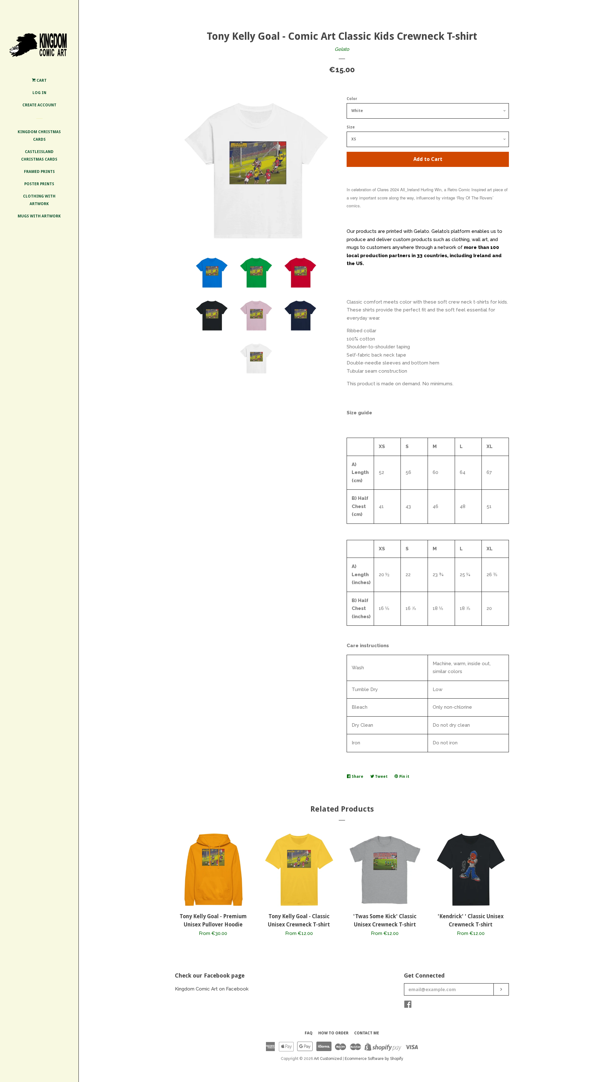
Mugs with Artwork (39, 216)
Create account (39, 105)
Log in (39, 93)
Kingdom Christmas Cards (39, 136)
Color (352, 99)
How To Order (333, 1033)
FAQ (309, 1033)
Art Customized (328, 1058)
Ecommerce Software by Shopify (374, 1058)
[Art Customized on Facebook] (408, 1005)
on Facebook (234, 989)
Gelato (342, 49)
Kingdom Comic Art (197, 989)
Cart (41, 80)
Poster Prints (39, 184)
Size (351, 127)
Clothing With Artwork (39, 200)
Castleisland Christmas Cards (39, 156)
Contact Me (366, 1033)
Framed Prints (39, 171)
